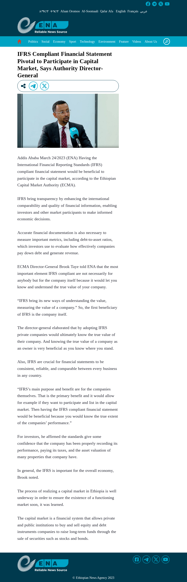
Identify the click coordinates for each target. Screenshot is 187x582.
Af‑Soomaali (90, 11)
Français (132, 11)
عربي (143, 11)
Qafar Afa (106, 11)
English (121, 11)
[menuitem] (33, 41)
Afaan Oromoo (70, 11)
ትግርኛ (54, 11)
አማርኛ (44, 11)
